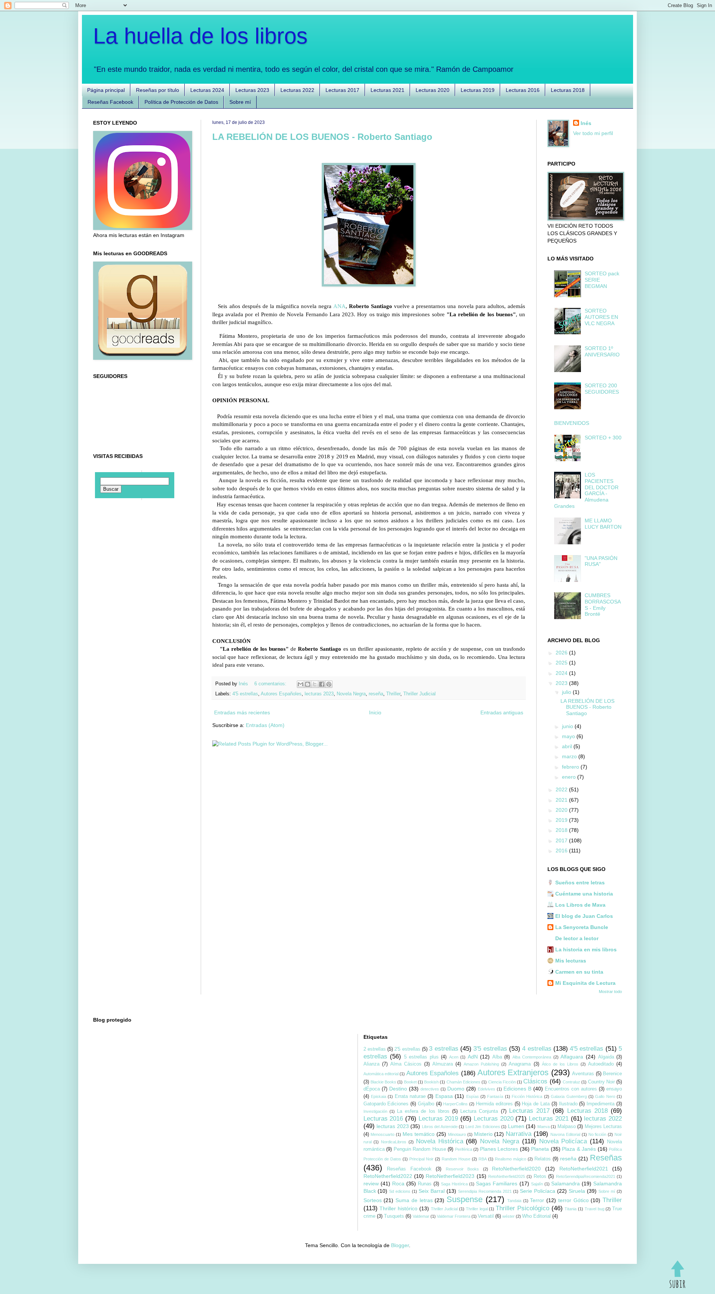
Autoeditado (601, 1064)
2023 (562, 683)
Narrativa (518, 1133)
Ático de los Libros (560, 1064)
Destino (398, 1089)
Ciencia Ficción (502, 1082)
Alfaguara (571, 1057)
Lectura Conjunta (479, 1111)
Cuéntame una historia (584, 894)
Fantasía (495, 1096)
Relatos (542, 1159)
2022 (562, 789)
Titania (570, 1209)
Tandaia (514, 1200)
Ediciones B (517, 1089)
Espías (472, 1096)
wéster (508, 1216)
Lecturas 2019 (478, 90)
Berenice (612, 1073)
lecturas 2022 (603, 1118)
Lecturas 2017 (342, 90)
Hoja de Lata (536, 1103)
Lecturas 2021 (387, 90)
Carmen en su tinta (579, 972)
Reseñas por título (157, 90)
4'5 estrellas (245, 693)
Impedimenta (600, 1103)
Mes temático (419, 1134)
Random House (456, 1159)
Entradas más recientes (242, 712)
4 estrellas (536, 1048)
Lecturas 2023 (252, 90)
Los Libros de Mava (580, 905)
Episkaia (378, 1096)
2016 (562, 850)
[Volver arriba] (677, 1275)
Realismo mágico (510, 1159)
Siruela (577, 1191)
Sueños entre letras (580, 882)
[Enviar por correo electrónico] (300, 684)
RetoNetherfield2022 (387, 1176)
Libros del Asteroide (440, 1126)
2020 (562, 810)
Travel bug (594, 1209)
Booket (410, 1082)
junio (568, 726)
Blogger (400, 1245)
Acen (453, 1057)
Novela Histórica (439, 1141)
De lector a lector (576, 938)
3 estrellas (443, 1048)
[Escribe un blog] (307, 684)
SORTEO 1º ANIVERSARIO (602, 351)
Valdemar (421, 1216)
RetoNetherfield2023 (450, 1176)
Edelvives (486, 1089)
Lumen (516, 1126)
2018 (562, 830)
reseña (376, 693)
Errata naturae (410, 1096)
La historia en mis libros (586, 949)
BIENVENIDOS (571, 423)
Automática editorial (380, 1074)
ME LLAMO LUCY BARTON (603, 524)
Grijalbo (426, 1103)
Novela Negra (351, 693)
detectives (429, 1089)
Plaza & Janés (579, 1149)
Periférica (463, 1149)
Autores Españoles (281, 693)
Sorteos (372, 1200)
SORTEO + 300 (603, 438)
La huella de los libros (200, 35)
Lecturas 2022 (297, 90)
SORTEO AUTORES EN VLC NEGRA (601, 317)
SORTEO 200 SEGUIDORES (602, 388)
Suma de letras (414, 1200)
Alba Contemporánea (532, 1057)
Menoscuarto (382, 1134)
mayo (569, 736)
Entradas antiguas (501, 712)
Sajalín (537, 1184)
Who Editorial (536, 1216)
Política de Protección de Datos (181, 102)
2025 (562, 663)
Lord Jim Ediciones (482, 1126)
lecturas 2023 (319, 693)
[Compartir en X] (314, 684)
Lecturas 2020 (432, 90)
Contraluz (571, 1082)
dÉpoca (371, 1089)
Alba (497, 1057)
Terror (537, 1200)
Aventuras (583, 1073)
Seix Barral (432, 1191)
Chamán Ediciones (463, 1082)
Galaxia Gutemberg (569, 1096)
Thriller (393, 693)
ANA (339, 306)
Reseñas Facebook (110, 102)
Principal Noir (421, 1159)
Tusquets (394, 1216)
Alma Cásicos (406, 1064)
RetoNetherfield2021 (583, 1169)
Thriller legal (477, 1209)
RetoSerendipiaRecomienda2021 (585, 1176)
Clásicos (535, 1081)
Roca (398, 1183)
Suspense (465, 1199)
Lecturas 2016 (523, 90)
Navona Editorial (565, 1134)
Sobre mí (240, 102)
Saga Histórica (454, 1184)
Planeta (540, 1149)
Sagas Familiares (496, 1183)
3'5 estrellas (490, 1048)
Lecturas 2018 (568, 90)
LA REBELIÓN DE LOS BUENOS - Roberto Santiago (322, 137)
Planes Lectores (499, 1149)
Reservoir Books (462, 1169)
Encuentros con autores (571, 1089)
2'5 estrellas (407, 1049)
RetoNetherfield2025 (506, 1176)
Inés (586, 123)
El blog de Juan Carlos (584, 916)
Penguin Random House (420, 1149)
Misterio (483, 1134)
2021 (562, 800)
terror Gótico (573, 1200)
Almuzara (442, 1064)
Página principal (106, 90)
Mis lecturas (570, 961)
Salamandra (565, 1183)
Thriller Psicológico (522, 1208)
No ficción (597, 1134)
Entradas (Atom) (265, 725)
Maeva (543, 1126)
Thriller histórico (398, 1208)
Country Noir (601, 1082)
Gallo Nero (605, 1096)
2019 (562, 820)
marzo (570, 756)
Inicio (375, 712)
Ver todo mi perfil (593, 133)
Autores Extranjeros (513, 1072)
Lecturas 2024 (207, 90)
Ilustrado (568, 1103)
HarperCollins (455, 1104)
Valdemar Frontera (453, 1216)
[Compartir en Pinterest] (329, 684)
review (371, 1183)
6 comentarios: (271, 683)
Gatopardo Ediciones (386, 1103)
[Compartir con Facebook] (321, 684)
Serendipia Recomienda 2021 (485, 1191)
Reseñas (606, 1157)
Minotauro (457, 1134)
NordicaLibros (393, 1142)
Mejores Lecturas (603, 1126)
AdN (473, 1057)
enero (569, 777)
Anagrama (520, 1064)
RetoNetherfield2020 (516, 1169)
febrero (571, 767)
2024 (562, 673)
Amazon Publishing (481, 1064)
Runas (425, 1183)
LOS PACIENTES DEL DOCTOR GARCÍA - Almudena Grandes (586, 490)
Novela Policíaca (563, 1141)
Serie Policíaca (537, 1191)
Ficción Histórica (527, 1096)
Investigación (375, 1111)
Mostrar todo (610, 991)
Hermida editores (494, 1103)
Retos (540, 1176)
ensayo (614, 1089)
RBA (483, 1159)
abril (567, 746)
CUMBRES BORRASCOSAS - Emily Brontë (603, 604)
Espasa (444, 1096)
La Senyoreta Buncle (581, 927)
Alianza (371, 1064)
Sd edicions (399, 1191)
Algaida (606, 1057)
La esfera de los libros (423, 1111)
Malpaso (566, 1126)
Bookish (431, 1082)
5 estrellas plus (421, 1057)
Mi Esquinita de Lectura (585, 983)
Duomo (455, 1089)
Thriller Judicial (419, 693)
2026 (562, 653)
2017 (562, 840)
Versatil (486, 1216)
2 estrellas (374, 1049)
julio (567, 692)
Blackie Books (383, 1082)
